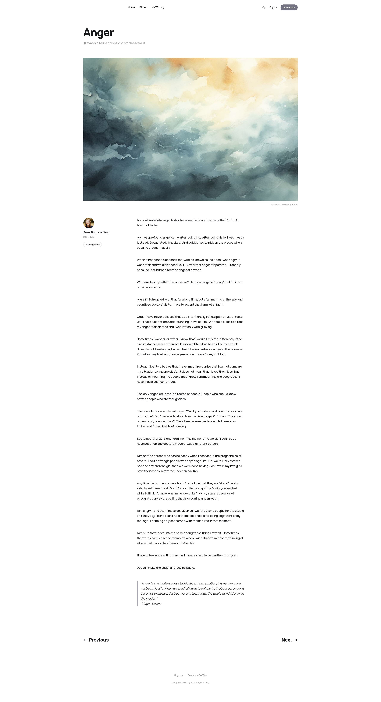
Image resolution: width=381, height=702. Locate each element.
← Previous (96, 639)
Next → (290, 639)
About (143, 7)
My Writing (158, 7)
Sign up (178, 675)
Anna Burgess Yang (96, 232)
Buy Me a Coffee (197, 675)
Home (131, 7)
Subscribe (289, 7)
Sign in (274, 7)
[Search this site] (263, 7)
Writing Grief (92, 244)
